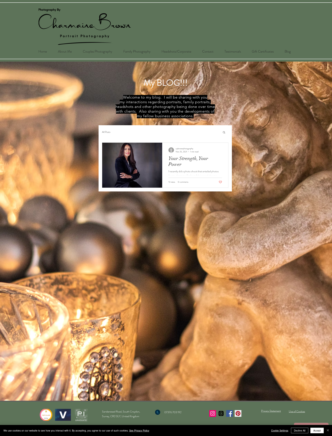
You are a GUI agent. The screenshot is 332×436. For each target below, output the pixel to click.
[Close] (328, 430)
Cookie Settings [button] (279, 430)
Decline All (299, 430)
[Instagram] (212, 413)
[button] (97, 51)
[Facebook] (229, 413)
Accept (317, 430)
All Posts (106, 132)
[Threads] (221, 413)
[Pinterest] (238, 413)
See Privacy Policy (139, 430)
